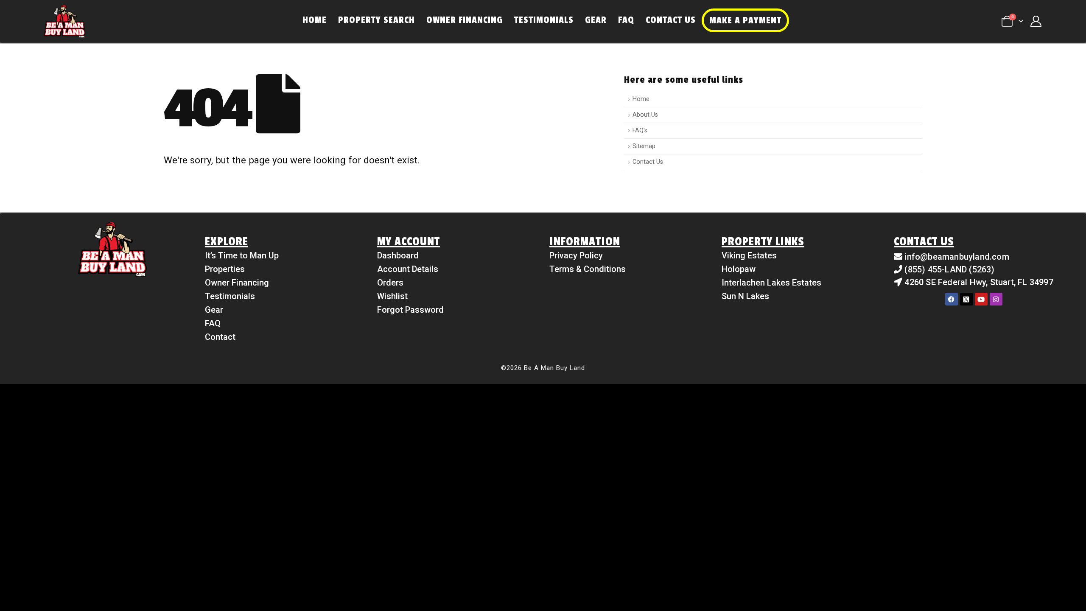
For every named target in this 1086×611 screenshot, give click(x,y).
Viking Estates (749, 255)
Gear (596, 19)
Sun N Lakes (745, 296)
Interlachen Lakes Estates (771, 282)
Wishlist (392, 296)
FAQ (626, 19)
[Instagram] (996, 299)
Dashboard (398, 255)
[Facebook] (951, 299)
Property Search (376, 19)
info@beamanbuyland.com (956, 257)
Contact (220, 337)
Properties (225, 269)
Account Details (407, 269)
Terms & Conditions (587, 269)
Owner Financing (464, 19)
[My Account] (1035, 21)
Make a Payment (745, 20)
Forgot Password (410, 310)
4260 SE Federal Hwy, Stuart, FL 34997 (978, 282)
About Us (645, 114)
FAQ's (640, 130)
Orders (390, 282)
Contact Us (671, 19)
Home (314, 19)
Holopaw (739, 269)
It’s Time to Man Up (242, 255)
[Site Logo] (64, 21)
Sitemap (644, 146)
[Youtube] (981, 299)
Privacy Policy (576, 255)
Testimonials (544, 19)
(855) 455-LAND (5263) (949, 269)
